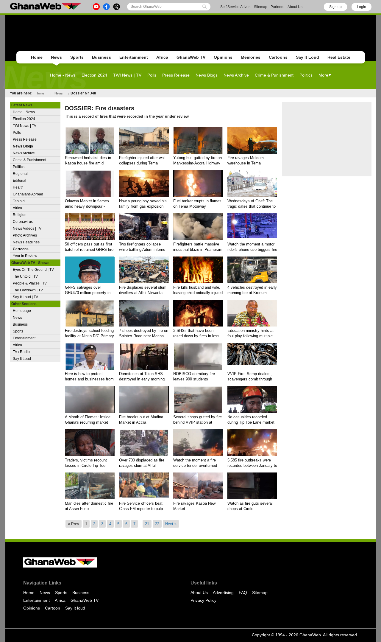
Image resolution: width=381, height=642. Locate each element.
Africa (162, 57)
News (56, 57)
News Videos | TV (27, 228)
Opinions (223, 57)
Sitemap (260, 7)
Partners (277, 7)
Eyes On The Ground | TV (33, 270)
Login (361, 7)
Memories (250, 57)
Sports (77, 57)
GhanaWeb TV (191, 57)
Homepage (22, 311)
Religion (19, 215)
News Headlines (26, 242)
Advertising (223, 592)
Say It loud (75, 608)
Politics (306, 75)
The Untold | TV (25, 276)
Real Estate (338, 57)
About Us (295, 7)
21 (147, 524)
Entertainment (133, 57)
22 (157, 524)
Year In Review (25, 256)
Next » (171, 524)
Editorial (19, 180)
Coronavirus (23, 222)
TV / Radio (21, 352)
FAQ (243, 592)
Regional (20, 174)
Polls (151, 75)
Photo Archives (25, 235)
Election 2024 (94, 75)
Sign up (335, 7)
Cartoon (52, 608)
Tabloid (19, 201)
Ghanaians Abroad (28, 194)
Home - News (63, 75)
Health (18, 187)
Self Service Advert (235, 7)
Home (37, 57)
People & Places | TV (30, 283)
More (323, 75)
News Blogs (207, 75)
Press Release (176, 75)
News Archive (236, 75)
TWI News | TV (127, 75)
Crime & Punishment (274, 75)
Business (101, 57)
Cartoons (278, 57)
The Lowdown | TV (28, 290)
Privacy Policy (203, 600)
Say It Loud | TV (25, 297)
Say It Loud (307, 57)
